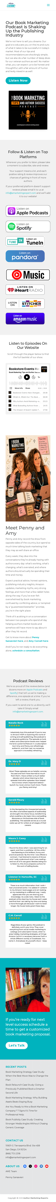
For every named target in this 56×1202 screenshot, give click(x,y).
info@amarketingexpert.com (21, 193)
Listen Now (18, 80)
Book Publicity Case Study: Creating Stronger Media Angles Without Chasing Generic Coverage (27, 1123)
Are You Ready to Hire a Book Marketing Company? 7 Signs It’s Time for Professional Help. (27, 1110)
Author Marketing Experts (35, 1198)
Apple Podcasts (34, 689)
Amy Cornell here (38, 641)
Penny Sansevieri (14, 1177)
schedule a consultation (25, 650)
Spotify (13, 693)
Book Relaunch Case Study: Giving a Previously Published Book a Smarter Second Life (25, 1089)
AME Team (11, 1171)
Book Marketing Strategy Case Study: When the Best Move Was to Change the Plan (27, 1076)
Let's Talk (17, 1045)
